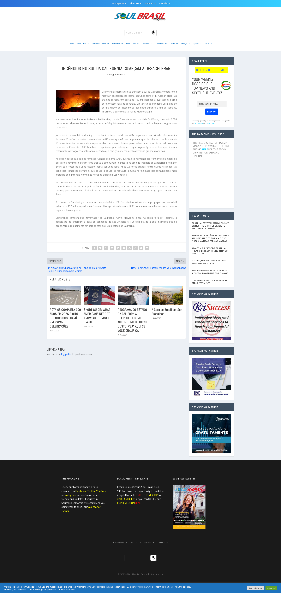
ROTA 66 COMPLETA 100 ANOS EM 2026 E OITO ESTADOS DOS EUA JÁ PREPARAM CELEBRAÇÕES (65, 318)
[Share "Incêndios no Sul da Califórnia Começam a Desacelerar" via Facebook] (94, 248)
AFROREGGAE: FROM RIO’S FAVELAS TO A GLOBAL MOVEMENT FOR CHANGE (211, 272)
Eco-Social (145, 44)
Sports (195, 44)
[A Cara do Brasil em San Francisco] (167, 295)
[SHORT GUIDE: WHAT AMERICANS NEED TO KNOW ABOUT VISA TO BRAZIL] (99, 295)
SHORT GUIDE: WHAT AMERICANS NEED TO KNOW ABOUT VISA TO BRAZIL (97, 316)
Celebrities (116, 44)
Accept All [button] (271, 588)
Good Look (160, 44)
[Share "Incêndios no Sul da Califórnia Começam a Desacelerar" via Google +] (106, 248)
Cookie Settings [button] (255, 588)
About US (134, 3)
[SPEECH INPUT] (148, 32)
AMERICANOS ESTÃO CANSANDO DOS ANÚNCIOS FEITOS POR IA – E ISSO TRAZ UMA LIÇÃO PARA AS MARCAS (210, 238)
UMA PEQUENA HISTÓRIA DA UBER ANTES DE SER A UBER (209, 262)
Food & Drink (131, 44)
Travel (207, 44)
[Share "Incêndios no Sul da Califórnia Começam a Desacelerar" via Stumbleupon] (135, 248)
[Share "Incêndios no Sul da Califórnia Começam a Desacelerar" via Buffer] (129, 248)
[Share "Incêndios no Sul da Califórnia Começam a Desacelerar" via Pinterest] (118, 248)
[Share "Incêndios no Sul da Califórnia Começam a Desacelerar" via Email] (141, 248)
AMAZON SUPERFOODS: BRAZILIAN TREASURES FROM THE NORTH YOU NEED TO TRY (210, 251)
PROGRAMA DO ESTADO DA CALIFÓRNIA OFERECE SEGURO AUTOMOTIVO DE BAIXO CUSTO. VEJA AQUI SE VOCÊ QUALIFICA (132, 320)
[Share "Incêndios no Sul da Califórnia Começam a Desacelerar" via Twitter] (100, 248)
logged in (66, 354)
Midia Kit (149, 3)
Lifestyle (184, 44)
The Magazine (117, 3)
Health (172, 44)
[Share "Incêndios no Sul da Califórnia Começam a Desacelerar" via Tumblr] (112, 248)
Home (71, 44)
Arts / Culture (81, 44)
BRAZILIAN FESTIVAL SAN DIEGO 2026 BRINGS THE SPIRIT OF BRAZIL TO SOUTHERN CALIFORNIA (210, 226)
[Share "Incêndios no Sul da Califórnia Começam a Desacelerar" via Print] (147, 248)
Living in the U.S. (116, 74)
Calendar (163, 3)
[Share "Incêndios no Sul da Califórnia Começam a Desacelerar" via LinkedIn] (124, 248)
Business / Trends (99, 44)
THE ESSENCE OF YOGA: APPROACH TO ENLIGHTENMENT (211, 281)
